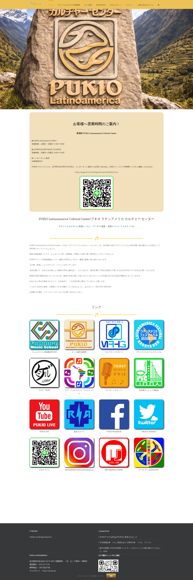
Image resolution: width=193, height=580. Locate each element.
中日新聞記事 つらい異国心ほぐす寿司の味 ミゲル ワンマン (126, 542)
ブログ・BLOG (44, 390)
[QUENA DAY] (149, 438)
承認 (111, 576)
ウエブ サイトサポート (114, 352)
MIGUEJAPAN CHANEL (114, 470)
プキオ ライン (44, 470)
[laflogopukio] (149, 321)
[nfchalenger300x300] (149, 359)
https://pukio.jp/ (49, 571)
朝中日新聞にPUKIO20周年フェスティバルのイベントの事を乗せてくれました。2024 (130, 549)
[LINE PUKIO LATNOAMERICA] (44, 438)
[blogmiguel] (44, 359)
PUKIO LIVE (44, 431)
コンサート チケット (114, 390)
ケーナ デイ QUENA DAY (149, 470)
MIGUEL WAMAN (149, 431)
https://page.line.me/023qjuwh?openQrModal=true (96, 172)
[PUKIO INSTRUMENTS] (79, 321)
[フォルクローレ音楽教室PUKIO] (44, 321)
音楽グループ (79, 431)
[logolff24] (79, 359)
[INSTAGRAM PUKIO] (79, 438)
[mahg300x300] (114, 321)
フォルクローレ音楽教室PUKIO (44, 352)
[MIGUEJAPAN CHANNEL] (114, 438)
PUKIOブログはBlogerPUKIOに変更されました (118, 537)
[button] (158, 4)
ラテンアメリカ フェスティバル (149, 352)
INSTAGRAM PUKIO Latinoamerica (79, 470)
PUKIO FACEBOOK (114, 431)
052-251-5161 (44, 564)
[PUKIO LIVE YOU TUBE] (44, 400)
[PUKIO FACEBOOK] (114, 400)
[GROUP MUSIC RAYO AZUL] (79, 400)
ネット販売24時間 (79, 352)
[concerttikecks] (114, 359)
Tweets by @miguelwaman (40, 537)
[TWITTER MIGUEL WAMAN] (149, 400)
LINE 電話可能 (44, 567)
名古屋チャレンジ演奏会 (149, 390)
